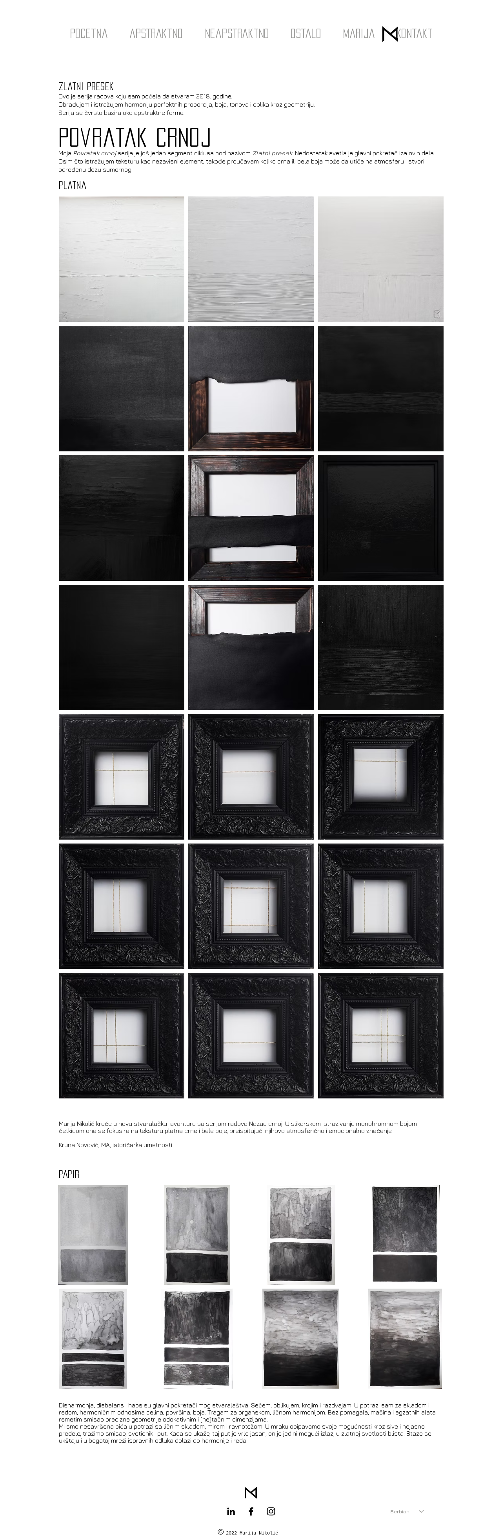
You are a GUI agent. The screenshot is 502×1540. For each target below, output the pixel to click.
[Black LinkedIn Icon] (231, 1511)
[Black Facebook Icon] (251, 1511)
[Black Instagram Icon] (271, 1511)
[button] (156, 33)
